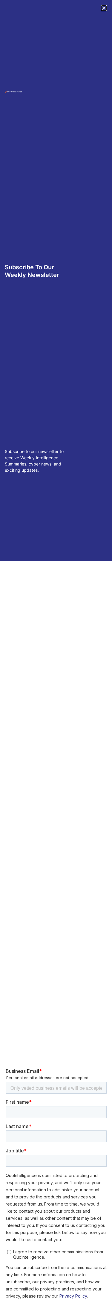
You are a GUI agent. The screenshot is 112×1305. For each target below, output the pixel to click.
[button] (104, 8)
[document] (56, 652)
